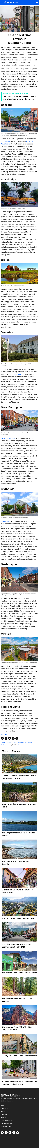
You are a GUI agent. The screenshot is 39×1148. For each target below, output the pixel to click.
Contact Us (4, 1108)
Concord (6, 141)
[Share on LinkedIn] (16, 738)
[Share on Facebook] (6, 738)
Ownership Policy (6, 1126)
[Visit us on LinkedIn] (17, 1132)
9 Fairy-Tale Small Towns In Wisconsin (19, 1056)
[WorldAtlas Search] (37, 2)
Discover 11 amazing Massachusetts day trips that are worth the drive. (19, 97)
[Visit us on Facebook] (6, 1132)
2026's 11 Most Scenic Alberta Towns (18, 918)
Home (3, 1105)
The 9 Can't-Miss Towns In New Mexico (19, 973)
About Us (3, 1117)
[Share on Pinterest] (13, 738)
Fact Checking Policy (7, 1120)
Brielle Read (4, 745)
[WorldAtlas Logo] (12, 2)
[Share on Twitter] (9, 738)
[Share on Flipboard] (2, 738)
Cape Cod (17, 374)
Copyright (4, 1114)
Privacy (3, 1111)
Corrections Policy (6, 1123)
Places (19, 745)
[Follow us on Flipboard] (2, 1132)
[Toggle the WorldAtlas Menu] (2, 2)
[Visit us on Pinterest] (13, 1132)
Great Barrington (8, 438)
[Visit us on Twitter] (10, 1132)
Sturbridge (5, 521)
